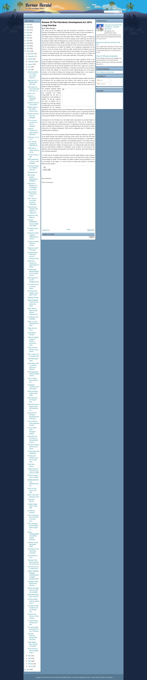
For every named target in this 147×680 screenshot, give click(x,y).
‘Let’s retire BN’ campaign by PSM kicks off (33, 143)
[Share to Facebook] (49, 170)
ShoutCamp (110, 72)
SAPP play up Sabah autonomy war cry (33, 150)
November (31, 56)
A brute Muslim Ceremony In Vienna (32, 194)
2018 (28, 35)
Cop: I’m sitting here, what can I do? (33, 380)
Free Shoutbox (100, 72)
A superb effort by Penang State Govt (33, 622)
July (29, 67)
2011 (28, 51)
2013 (28, 46)
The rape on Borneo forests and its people (33, 446)
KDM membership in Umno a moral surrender (33, 161)
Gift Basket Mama (66, 677)
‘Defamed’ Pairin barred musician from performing (33, 562)
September (31, 61)
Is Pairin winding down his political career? (33, 601)
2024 (28, 30)
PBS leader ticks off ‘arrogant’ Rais (33, 400)
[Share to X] (47, 170)
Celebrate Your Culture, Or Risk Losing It (33, 616)
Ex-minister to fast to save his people (33, 286)
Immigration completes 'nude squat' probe (33, 387)
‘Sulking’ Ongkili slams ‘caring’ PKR (32, 506)
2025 (28, 27)
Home (68, 229)
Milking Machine (32, 172)
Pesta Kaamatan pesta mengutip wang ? (33, 650)
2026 (28, 24)
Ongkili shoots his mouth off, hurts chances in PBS (33, 470)
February (31, 663)
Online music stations (107, 677)
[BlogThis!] (46, 170)
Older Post (91, 230)
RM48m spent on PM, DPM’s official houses (33, 109)
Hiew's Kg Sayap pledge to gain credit (33, 393)
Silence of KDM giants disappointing (106, 56)
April (29, 658)
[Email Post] (44, 167)
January (30, 666)
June (29, 69)
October (30, 59)
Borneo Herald (38, 5)
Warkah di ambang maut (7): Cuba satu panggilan (33, 590)
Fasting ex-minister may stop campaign (33, 115)
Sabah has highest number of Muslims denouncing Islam (33, 341)
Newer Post (46, 230)
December (31, 53)
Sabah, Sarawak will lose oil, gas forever (33, 349)
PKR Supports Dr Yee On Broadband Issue (33, 280)
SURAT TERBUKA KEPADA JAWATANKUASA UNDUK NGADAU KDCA (33, 575)
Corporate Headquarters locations (81, 677)
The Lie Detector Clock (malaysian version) (33, 423)
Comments (102, 84)
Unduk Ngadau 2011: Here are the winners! (33, 644)
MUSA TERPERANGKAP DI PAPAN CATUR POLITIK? (33, 536)
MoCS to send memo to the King (32, 490)
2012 (28, 48)
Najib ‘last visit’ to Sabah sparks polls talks (33, 82)
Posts (100, 80)
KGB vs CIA (31, 93)
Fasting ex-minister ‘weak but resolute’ (33, 243)
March (30, 661)
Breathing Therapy (33, 297)
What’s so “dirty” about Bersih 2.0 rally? (33, 323)
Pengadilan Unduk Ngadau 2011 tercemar (33, 583)
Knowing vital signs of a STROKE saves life (33, 168)
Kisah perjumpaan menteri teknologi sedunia (33, 374)
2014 (28, 43)
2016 (28, 38)
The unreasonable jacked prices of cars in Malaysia (33, 629)
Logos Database (95, 677)
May (29, 655)
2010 (28, 669)
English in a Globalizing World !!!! (32, 98)
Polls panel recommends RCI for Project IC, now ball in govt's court (113, 27)
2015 (28, 40)
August (30, 64)
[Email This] (44, 170)
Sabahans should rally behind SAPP (33, 544)
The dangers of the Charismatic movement (33, 551)
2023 (28, 32)
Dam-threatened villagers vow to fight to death (33, 293)
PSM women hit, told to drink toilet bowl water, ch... (33, 89)
